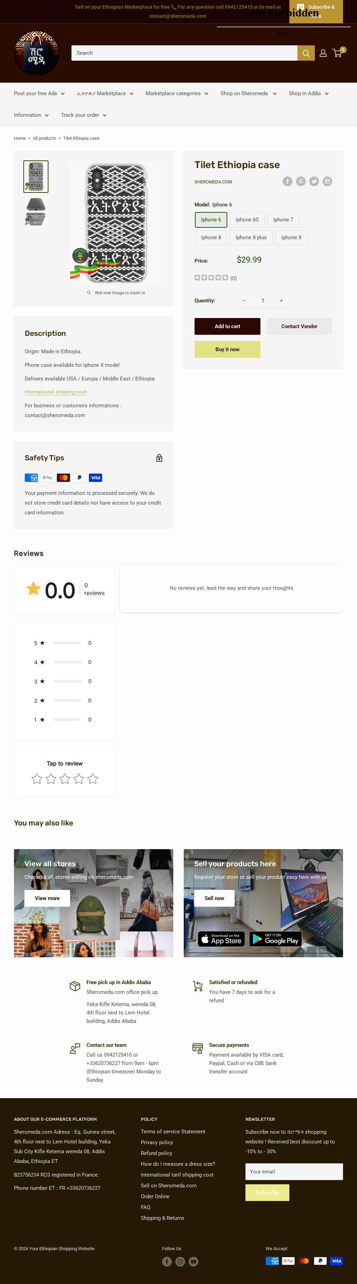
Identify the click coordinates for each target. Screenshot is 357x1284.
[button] (64, 643)
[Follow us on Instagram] (180, 1262)
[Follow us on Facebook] (167, 1262)
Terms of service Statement (173, 1131)
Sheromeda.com (213, 181)
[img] (211, 278)
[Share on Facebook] (288, 181)
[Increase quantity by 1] (281, 300)
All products (44, 138)
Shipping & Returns (162, 1218)
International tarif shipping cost (177, 1175)
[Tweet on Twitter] (314, 181)
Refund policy (156, 1153)
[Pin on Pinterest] (301, 181)
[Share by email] (327, 181)
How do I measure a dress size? (178, 1164)
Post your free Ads (35, 93)
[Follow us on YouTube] (193, 1262)
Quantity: (205, 300)
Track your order (80, 115)
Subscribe (267, 1192)
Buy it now (227, 349)
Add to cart (227, 326)
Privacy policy (157, 1142)
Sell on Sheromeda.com (169, 1186)
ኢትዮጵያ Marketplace (101, 93)
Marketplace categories (173, 93)
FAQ (145, 1207)
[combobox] (184, 53)
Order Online (155, 1196)
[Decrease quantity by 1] (244, 300)
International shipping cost (56, 392)
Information (27, 115)
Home (20, 138)
